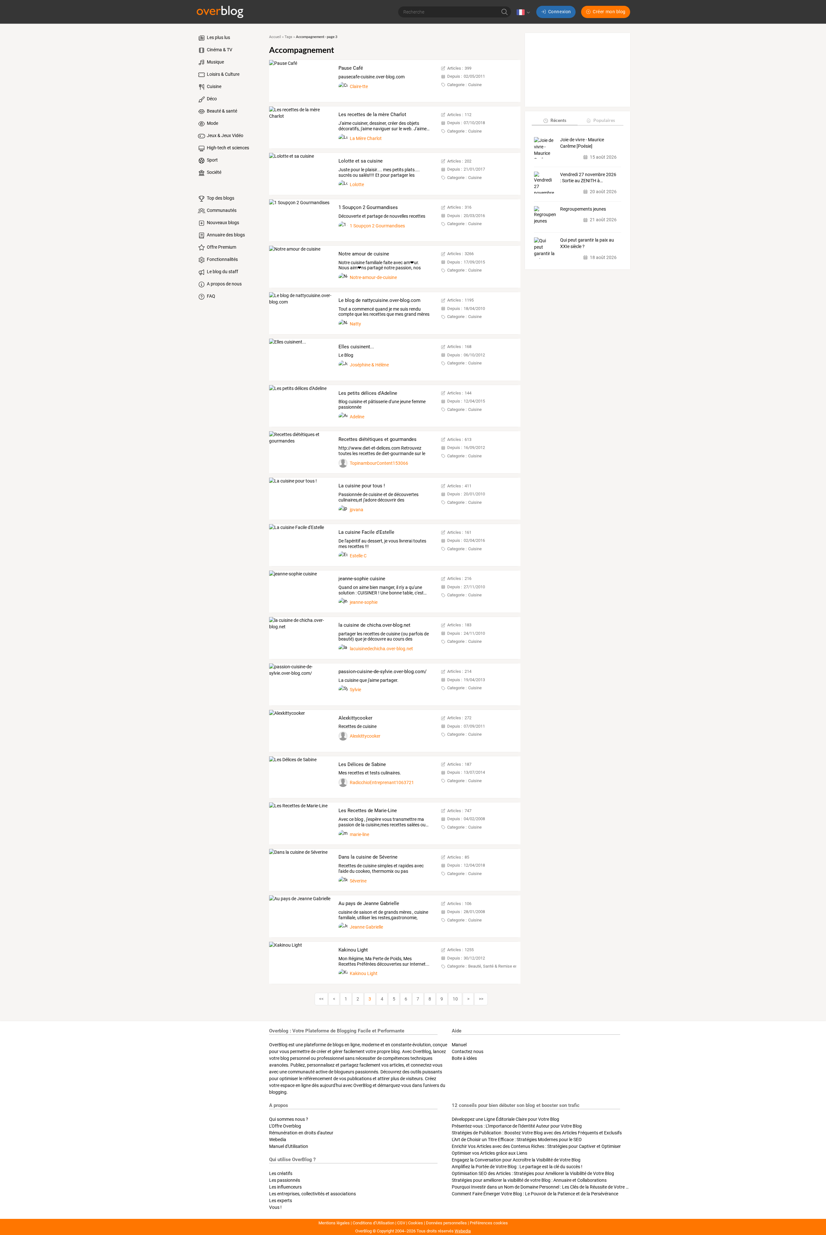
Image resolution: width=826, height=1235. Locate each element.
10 (455, 998)
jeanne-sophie (364, 602)
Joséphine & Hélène (369, 364)
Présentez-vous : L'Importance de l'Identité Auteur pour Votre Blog (517, 1126)
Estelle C (358, 555)
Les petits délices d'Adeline (367, 393)
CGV (401, 1222)
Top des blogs (220, 198)
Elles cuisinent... (356, 347)
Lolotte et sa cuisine (360, 161)
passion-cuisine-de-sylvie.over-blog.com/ (382, 671)
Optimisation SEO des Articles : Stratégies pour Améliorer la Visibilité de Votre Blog (533, 1173)
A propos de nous (224, 283)
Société (213, 172)
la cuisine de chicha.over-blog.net (374, 625)
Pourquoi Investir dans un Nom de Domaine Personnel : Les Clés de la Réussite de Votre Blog (543, 1187)
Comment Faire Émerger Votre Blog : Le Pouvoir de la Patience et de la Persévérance (535, 1193)
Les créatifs (280, 1173)
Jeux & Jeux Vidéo (224, 135)
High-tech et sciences (227, 147)
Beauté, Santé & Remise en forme (498, 966)
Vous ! (275, 1207)
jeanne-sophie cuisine (361, 579)
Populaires (604, 120)
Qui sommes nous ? (288, 1119)
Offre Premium (221, 247)
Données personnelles (446, 1222)
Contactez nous (467, 1051)
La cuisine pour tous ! (361, 486)
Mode (212, 123)
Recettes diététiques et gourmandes (377, 439)
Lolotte (357, 184)
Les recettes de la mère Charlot (372, 114)
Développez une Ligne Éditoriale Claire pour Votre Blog (505, 1119)
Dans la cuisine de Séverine (368, 857)
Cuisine (213, 86)
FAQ (210, 296)
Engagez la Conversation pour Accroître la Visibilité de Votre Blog (516, 1159)
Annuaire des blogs (225, 234)
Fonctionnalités (222, 259)
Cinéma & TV (219, 49)
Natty (355, 323)
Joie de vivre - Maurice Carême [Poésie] (582, 143)
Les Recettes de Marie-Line (367, 810)
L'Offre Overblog (285, 1126)
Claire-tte (359, 86)
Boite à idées (464, 1058)
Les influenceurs (285, 1187)
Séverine (358, 880)
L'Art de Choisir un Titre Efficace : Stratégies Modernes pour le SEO (517, 1139)
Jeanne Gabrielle (366, 927)
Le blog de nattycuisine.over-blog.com (379, 300)
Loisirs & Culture (222, 74)
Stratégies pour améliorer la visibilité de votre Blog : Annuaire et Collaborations (529, 1180)
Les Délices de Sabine (362, 764)
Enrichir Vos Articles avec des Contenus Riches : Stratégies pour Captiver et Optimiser (536, 1146)
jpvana (356, 509)
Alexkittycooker (355, 718)
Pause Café (350, 68)
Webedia (277, 1139)
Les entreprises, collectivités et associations (312, 1193)
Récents (558, 120)
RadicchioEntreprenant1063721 (382, 782)
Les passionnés (284, 1180)
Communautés (221, 210)
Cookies (415, 1222)
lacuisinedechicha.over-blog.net (381, 648)
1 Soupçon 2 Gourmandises (368, 207)
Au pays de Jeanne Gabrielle (368, 903)
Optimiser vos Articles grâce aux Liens (489, 1153)
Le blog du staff (222, 271)
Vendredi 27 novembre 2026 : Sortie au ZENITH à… (588, 178)
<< (321, 998)
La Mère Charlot (366, 138)
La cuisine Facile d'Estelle (366, 532)
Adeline (357, 416)
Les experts (280, 1200)
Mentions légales (334, 1222)
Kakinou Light (353, 950)
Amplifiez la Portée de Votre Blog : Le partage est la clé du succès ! (517, 1166)
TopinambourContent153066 (379, 463)
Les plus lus (218, 37)
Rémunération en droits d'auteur (301, 1132)
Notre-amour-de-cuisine (373, 277)
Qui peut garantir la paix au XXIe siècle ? (587, 243)
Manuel (459, 1044)
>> (481, 998)
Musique (215, 62)
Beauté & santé (221, 111)
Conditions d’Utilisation (373, 1222)
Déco (211, 98)
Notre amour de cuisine (363, 254)
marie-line (359, 834)
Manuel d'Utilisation (288, 1146)
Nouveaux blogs (222, 222)
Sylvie (355, 689)
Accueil (275, 37)
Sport (212, 160)
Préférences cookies (489, 1222)
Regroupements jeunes (583, 209)
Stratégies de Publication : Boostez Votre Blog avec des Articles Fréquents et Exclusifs (537, 1132)
